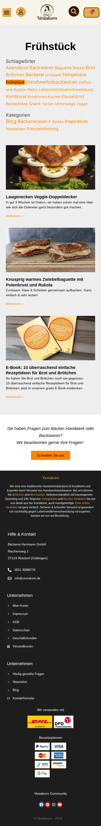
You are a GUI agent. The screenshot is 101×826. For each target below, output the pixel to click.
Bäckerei (35, 74)
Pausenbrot (73, 96)
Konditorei (16, 96)
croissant (53, 74)
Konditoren (37, 96)
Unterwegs (65, 103)
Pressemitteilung (42, 128)
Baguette (63, 67)
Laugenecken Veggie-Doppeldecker (41, 197)
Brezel (79, 67)
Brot (90, 67)
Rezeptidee (17, 103)
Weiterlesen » (14, 216)
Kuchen (54, 96)
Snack (35, 103)
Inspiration (76, 121)
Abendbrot (17, 67)
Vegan (82, 103)
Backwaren (42, 67)
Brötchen (15, 74)
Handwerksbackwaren (52, 82)
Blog (11, 121)
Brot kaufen (37, 494)
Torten (48, 103)
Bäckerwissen (32, 121)
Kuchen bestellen (74, 499)
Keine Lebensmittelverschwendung (60, 89)
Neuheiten (15, 128)
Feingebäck (74, 74)
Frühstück (15, 82)
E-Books (56, 121)
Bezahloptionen (50, 737)
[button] (6, 12)
